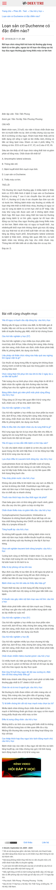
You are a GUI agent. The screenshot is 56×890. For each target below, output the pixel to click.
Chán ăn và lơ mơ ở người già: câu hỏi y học (22, 687)
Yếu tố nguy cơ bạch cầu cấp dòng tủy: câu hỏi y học (26, 320)
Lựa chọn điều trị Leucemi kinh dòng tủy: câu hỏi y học (27, 459)
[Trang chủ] (32, 3)
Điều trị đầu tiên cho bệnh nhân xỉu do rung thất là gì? (26, 427)
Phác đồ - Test (20, 11)
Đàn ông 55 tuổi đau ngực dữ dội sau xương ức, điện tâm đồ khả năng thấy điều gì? (26, 673)
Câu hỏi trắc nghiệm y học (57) (16, 336)
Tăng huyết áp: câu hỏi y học (15, 529)
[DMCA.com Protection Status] (10, 842)
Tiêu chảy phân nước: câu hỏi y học (18, 478)
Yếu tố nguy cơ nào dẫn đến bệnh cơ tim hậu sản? (25, 443)
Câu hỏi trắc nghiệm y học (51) (16, 617)
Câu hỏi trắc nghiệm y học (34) (16, 408)
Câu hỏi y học (36, 11)
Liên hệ (45, 842)
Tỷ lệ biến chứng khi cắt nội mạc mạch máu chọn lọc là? (28, 703)
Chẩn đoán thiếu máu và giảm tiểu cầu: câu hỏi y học (26, 510)
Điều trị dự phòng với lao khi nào (17, 567)
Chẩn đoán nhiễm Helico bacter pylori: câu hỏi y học (26, 656)
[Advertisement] (28, 82)
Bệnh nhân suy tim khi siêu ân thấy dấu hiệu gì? (24, 583)
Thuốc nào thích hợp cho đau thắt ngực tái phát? (24, 497)
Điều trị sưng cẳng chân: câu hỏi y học (19, 719)
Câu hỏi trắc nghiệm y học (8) (15, 637)
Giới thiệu (28, 842)
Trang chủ (6, 11)
